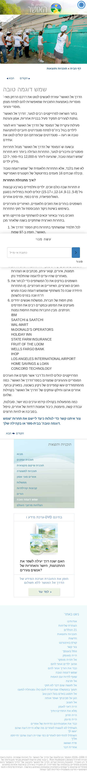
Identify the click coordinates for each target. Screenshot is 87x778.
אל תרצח (71, 681)
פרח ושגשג (70, 743)
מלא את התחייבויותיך (64, 710)
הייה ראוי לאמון (67, 706)
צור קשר (72, 646)
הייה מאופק (70, 655)
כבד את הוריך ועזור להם (62, 668)
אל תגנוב (71, 702)
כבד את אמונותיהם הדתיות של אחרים (54, 723)
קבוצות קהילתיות (27, 488)
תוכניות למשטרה (27, 471)
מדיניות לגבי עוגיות (49, 769)
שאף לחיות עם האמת (64, 676)
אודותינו (72, 621)
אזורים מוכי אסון (26, 476)
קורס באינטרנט (68, 642)
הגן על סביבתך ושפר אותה (61, 698)
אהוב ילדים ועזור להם (64, 664)
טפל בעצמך (70, 651)
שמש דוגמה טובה (27, 499)
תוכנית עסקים (25, 459)
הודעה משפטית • (68, 769)
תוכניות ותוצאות (57, 68)
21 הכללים (70, 629)
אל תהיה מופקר (67, 659)
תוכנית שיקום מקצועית (30, 465)
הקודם (24, 78)
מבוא (20, 454)
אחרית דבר (70, 747)
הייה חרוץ (71, 715)
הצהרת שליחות (67, 625)
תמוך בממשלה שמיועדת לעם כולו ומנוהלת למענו (47, 689)
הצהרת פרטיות (15, 767)
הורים (20, 493)
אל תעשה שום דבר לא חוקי (60, 685)
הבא (11, 78)
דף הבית (75, 68)
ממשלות (22, 482)
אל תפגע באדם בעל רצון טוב (59, 693)
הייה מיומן (70, 719)
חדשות (73, 638)
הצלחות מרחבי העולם (30, 505)
